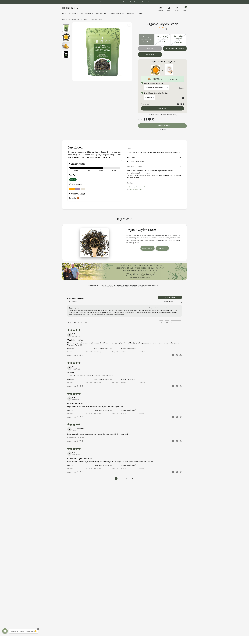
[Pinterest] (154, 119)
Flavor (129, 148)
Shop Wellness (86, 14)
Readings (130, 183)
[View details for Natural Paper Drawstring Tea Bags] (169, 70)
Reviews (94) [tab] (72, 323)
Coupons (140, 14)
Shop (69, 19)
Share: (140, 119)
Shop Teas (72, 14)
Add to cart (162, 108)
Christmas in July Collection (80, 19)
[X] (149, 119)
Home (64, 14)
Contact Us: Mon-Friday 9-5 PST (124, 2)
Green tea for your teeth (137, 187)
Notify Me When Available (175, 48)
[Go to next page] (136, 478)
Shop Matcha (100, 14)
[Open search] (161, 323)
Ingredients (131, 158)
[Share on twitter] (176, 355)
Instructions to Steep (134, 167)
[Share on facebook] (173, 355)
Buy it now (150, 54)
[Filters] (167, 323)
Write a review (170, 297)
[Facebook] (145, 119)
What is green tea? (135, 189)
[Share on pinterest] (180, 355)
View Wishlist (162, 129)
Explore (130, 14)
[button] (5, 631)
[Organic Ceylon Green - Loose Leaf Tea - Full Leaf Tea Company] (129, 24)
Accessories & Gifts (116, 14)
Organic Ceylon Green (162, 24)
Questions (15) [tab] (82, 323)
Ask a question (169, 301)
